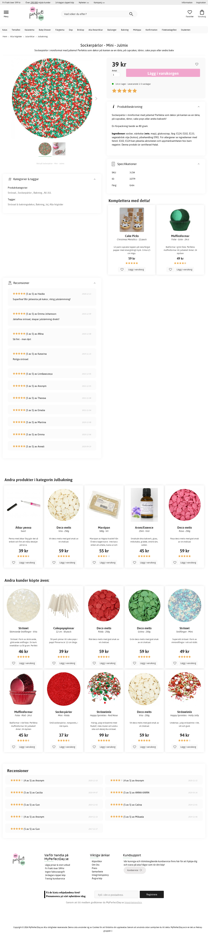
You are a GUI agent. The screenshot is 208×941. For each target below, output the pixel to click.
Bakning (125, 29)
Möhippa (137, 29)
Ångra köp (97, 878)
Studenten (185, 29)
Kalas (4, 29)
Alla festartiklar (96, 29)
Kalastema (29, 29)
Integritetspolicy (100, 875)
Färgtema (59, 29)
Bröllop (80, 29)
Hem (5, 36)
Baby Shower (45, 29)
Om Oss (95, 864)
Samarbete (97, 871)
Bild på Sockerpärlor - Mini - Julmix (50, 163)
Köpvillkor (97, 861)
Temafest (16, 29)
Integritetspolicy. (133, 902)
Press (94, 868)
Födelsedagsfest (169, 29)
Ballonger (112, 29)
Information (187, 2)
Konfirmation (151, 29)
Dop (71, 29)
